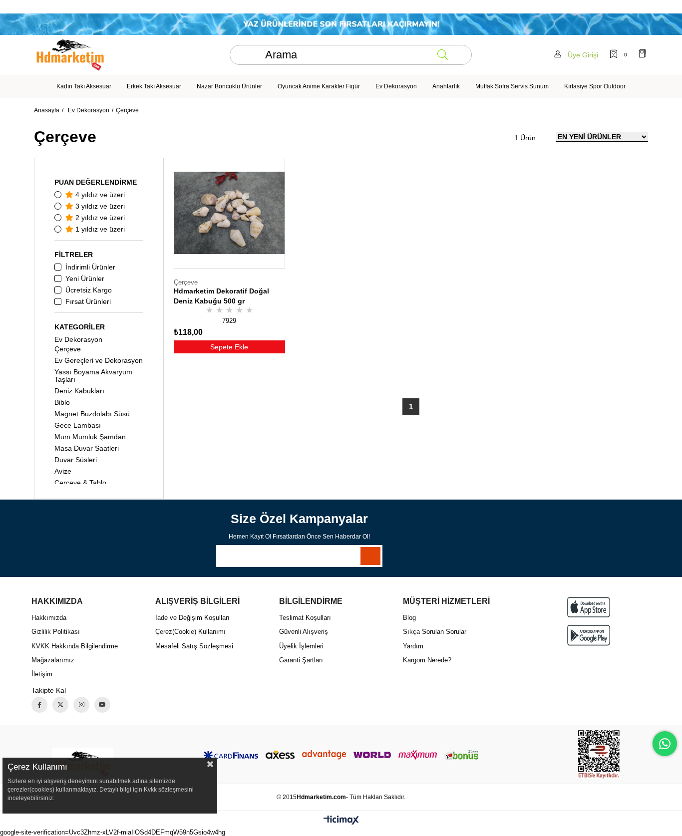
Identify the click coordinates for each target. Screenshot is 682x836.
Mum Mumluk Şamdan (90, 437)
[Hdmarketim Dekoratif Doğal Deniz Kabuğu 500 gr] (229, 213)
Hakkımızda (48, 617)
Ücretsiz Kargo (88, 290)
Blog (409, 617)
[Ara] (442, 54)
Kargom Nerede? (427, 660)
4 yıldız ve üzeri (99, 195)
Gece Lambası (77, 425)
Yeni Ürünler (84, 278)
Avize (62, 471)
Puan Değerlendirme (95, 182)
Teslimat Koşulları (305, 617)
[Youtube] (102, 705)
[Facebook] (39, 705)
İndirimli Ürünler (90, 267)
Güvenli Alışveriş (303, 631)
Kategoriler (79, 327)
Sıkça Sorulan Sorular (434, 631)
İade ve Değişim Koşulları (192, 617)
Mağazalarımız (52, 660)
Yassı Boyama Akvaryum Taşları (93, 375)
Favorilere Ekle (267, 293)
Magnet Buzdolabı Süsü (92, 414)
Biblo (62, 402)
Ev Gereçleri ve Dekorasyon (98, 360)
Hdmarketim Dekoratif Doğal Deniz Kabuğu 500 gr (221, 296)
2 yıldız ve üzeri (99, 218)
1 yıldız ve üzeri (99, 229)
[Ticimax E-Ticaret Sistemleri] (341, 821)
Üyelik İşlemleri (301, 646)
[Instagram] (81, 705)
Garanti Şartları (301, 660)
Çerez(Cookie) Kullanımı (190, 631)
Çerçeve (67, 349)
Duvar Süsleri (75, 460)
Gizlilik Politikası (55, 631)
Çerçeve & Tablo (80, 483)
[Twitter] (60, 705)
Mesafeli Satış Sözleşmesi (194, 646)
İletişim (41, 674)
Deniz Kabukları (79, 391)
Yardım (413, 646)
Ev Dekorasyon (78, 339)
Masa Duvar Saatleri (86, 448)
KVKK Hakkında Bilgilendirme (74, 646)
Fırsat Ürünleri (88, 301)
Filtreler (73, 255)
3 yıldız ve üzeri (99, 206)
